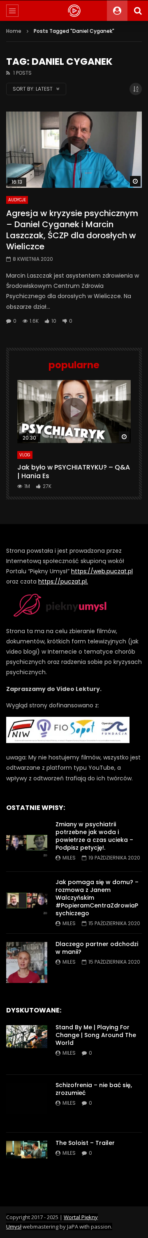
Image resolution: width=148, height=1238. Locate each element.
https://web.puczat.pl (102, 571)
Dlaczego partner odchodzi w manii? (97, 948)
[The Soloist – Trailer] (26, 1161)
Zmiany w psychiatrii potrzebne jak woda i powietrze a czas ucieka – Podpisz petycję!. (94, 836)
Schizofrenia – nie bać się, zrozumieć (94, 1089)
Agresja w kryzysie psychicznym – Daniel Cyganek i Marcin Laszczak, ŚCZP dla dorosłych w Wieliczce (72, 229)
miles (69, 857)
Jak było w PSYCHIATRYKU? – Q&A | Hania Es (73, 472)
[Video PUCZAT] (74, 11)
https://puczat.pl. (63, 581)
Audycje (17, 200)
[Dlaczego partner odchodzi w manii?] (26, 962)
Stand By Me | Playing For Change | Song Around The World (96, 1035)
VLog (24, 455)
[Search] (137, 10)
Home (13, 30)
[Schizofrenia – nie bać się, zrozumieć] (26, 1103)
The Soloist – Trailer (85, 1143)
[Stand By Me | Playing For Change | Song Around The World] (26, 1045)
